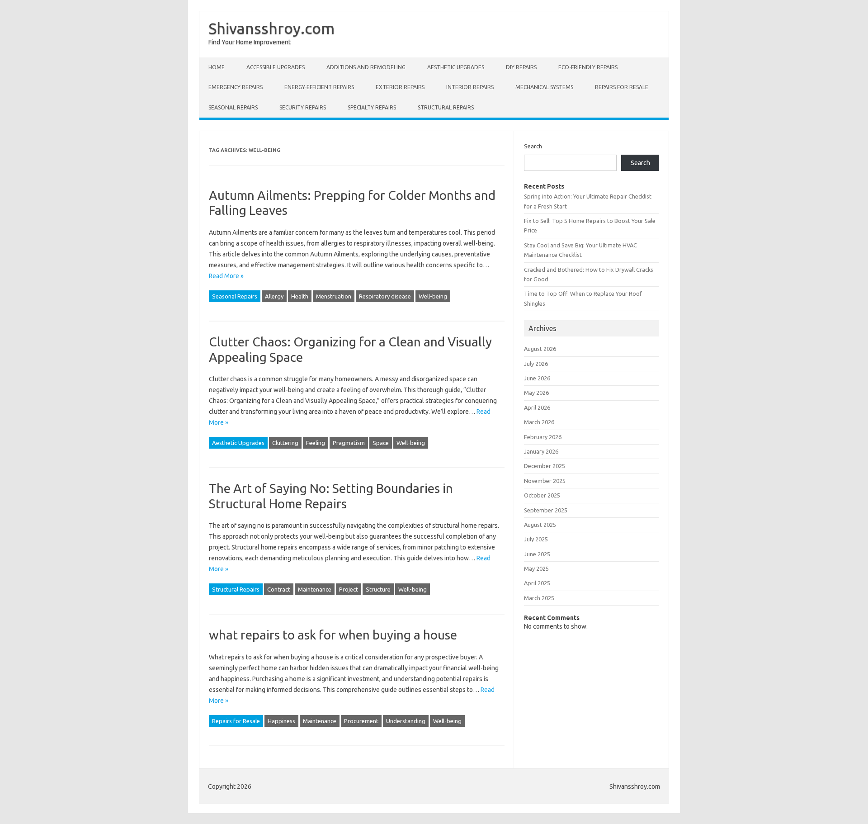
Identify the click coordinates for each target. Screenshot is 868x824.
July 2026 (536, 363)
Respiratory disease (385, 296)
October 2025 (542, 495)
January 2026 (541, 451)
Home (216, 67)
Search (533, 146)
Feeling (315, 443)
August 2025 (540, 524)
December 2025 (544, 466)
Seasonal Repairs (233, 107)
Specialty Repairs (372, 107)
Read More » (226, 275)
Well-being (433, 296)
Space (381, 443)
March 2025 (539, 598)
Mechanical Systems (544, 87)
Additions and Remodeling (366, 67)
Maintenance (314, 589)
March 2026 (539, 422)
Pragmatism (349, 443)
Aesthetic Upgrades (455, 67)
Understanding (405, 721)
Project (348, 589)
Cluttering (285, 443)
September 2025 (545, 510)
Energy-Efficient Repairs (319, 87)
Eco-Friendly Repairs (588, 67)
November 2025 (545, 481)
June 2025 (537, 554)
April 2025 (537, 583)
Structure (378, 589)
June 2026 (537, 378)
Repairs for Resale (621, 87)
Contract (278, 589)
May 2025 (536, 568)
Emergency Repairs (235, 87)
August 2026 (540, 349)
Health (299, 296)
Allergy (274, 296)
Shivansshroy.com (271, 28)
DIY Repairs (521, 67)
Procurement (361, 721)
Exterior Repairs (400, 87)
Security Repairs (302, 107)
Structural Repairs (446, 107)
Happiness (281, 721)
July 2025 (536, 539)
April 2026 (537, 407)
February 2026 (542, 437)
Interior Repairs (470, 87)
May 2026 (536, 392)
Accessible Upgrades (275, 67)
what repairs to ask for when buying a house (333, 635)
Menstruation (333, 296)
